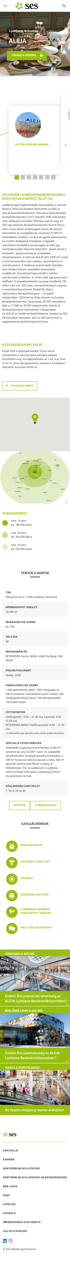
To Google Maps (22, 385)
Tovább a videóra (23, 55)
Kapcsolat (10, 1150)
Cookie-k (9, 1213)
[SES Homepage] (26, 6)
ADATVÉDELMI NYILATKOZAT (21, 1168)
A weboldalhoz (46, 805)
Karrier (9, 1159)
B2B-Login (10, 1186)
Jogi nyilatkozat (15, 1231)
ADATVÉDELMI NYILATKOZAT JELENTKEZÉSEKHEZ (35, 1177)
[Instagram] (10, 1241)
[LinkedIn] (5, 1241)
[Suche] (62, 6)
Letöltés (19, 805)
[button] (65, 134)
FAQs (6, 1195)
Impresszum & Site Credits (22, 1222)
